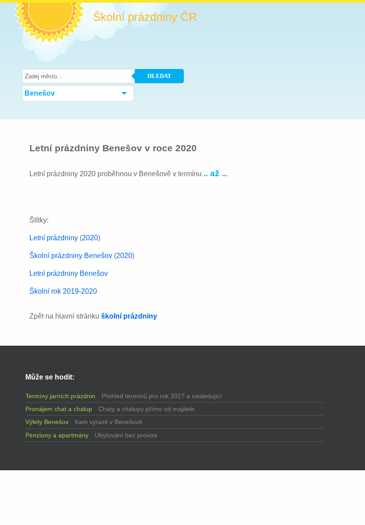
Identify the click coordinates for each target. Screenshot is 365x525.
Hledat (159, 76)
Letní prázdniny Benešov (68, 273)
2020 (90, 238)
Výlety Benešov (47, 421)
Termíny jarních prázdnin (60, 396)
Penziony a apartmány (57, 435)
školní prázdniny (129, 316)
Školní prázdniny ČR (145, 17)
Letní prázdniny (53, 238)
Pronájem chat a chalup (58, 408)
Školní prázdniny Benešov (70, 255)
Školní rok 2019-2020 (63, 291)
